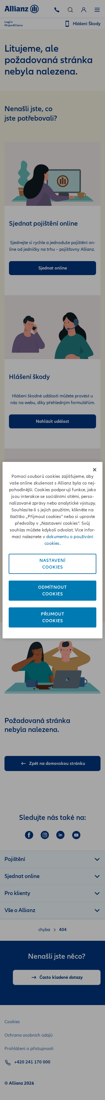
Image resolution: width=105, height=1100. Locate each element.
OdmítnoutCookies (52, 590)
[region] (52, 550)
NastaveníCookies (52, 564)
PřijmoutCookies (52, 617)
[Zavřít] (94, 470)
